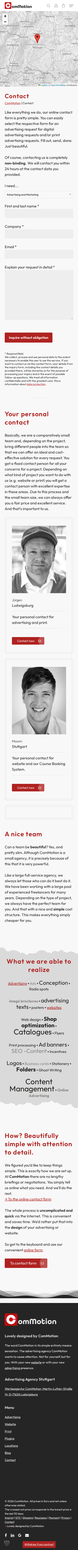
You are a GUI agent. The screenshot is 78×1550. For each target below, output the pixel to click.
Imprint (9, 1517)
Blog (8, 1453)
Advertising (17, 983)
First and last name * (22, 206)
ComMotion (13, 103)
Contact (10, 1460)
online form (33, 1250)
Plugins (9, 1438)
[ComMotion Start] (8, 5)
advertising (12, 1368)
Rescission (41, 1517)
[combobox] (39, 194)
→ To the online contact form (28, 1199)
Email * (11, 246)
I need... (21, 189)
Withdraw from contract (39, 1544)
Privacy (65, 1517)
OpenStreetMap (58, 84)
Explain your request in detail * (30, 267)
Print (8, 1431)
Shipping (28, 1517)
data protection (36, 384)
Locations (11, 1445)
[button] (71, 6)
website (36, 1362)
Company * (14, 226)
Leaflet (43, 84)
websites (54, 1007)
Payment (54, 1517)
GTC (18, 1517)
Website (10, 1424)
